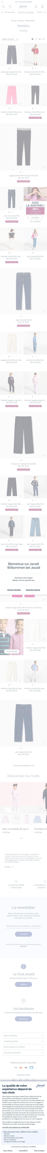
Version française (14, 590)
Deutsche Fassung (33, 590)
